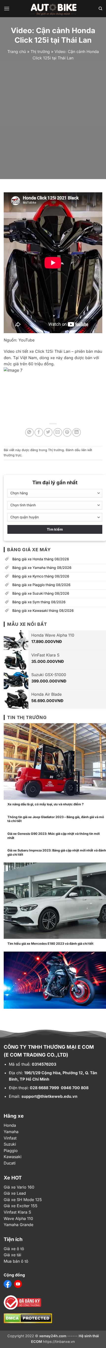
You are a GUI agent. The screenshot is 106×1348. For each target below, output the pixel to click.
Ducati (10, 1163)
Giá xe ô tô (14, 1248)
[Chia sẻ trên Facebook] (39, 432)
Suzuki (10, 1144)
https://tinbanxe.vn (59, 1341)
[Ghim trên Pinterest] (67, 432)
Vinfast (10, 1138)
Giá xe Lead (15, 1193)
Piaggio (11, 1150)
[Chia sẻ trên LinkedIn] (76, 432)
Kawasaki (12, 1156)
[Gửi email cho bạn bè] (57, 432)
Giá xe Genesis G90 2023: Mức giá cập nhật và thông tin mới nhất (53, 836)
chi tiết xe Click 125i (34, 351)
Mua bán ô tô (16, 1261)
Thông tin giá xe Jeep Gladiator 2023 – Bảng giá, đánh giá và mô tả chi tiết (55, 819)
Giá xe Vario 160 (19, 1187)
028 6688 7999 (44, 1087)
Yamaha (11, 1131)
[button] (7, 8)
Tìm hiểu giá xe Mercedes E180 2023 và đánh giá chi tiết (50, 943)
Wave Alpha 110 (18, 1218)
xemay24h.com (52, 1336)
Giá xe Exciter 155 (20, 1205)
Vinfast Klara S (17, 1212)
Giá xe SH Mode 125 (23, 1199)
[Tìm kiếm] (100, 8)
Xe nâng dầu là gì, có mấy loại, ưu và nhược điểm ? (45, 804)
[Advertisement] (53, 119)
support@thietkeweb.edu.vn (49, 1096)
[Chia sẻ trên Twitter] (48, 432)
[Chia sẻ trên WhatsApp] (29, 432)
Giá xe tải (12, 1254)
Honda (10, 1125)
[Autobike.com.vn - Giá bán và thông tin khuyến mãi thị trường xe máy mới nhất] (54, 8)
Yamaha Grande (18, 1224)
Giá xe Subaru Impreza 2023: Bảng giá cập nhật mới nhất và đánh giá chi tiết (56, 852)
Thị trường (40, 51)
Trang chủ (16, 51)
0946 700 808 (74, 1087)
